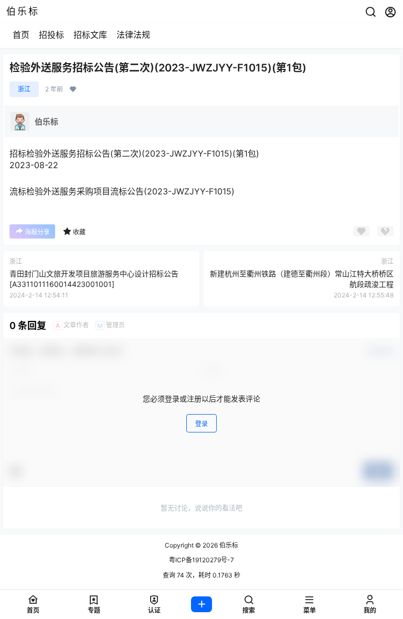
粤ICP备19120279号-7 (201, 560)
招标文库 (90, 34)
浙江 (24, 89)
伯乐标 (228, 545)
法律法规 (133, 34)
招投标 (51, 34)
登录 (201, 424)
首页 (21, 34)
